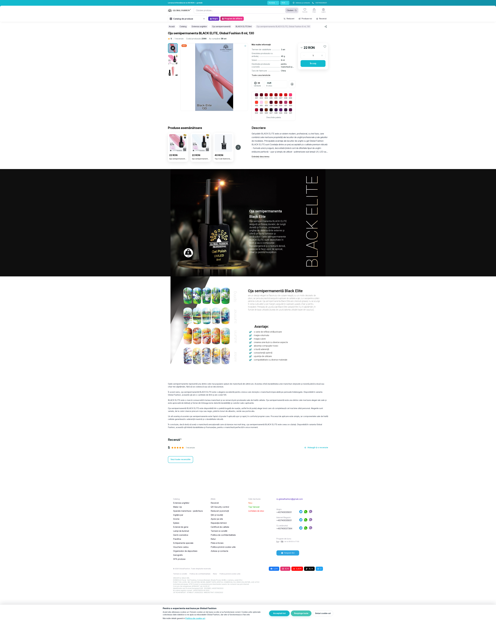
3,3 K (275, 569)
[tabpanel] (248, 454)
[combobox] (246, 10)
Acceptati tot (279, 613)
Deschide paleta (273, 117)
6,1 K (287, 569)
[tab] (174, 440)
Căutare (290, 10)
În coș (313, 63)
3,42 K (298, 569)
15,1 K (311, 569)
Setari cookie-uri (323, 613)
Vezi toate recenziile (181, 459)
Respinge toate (301, 613)
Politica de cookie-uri (195, 618)
